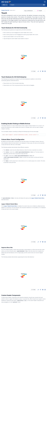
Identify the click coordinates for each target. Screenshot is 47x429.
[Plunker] (45, 71)
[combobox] (41, 11)
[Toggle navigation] (45, 2)
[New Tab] (40, 71)
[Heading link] (29, 28)
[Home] (6, 2)
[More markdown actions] (35, 11)
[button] (27, 5)
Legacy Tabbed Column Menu (37, 198)
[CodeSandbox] (43, 71)
